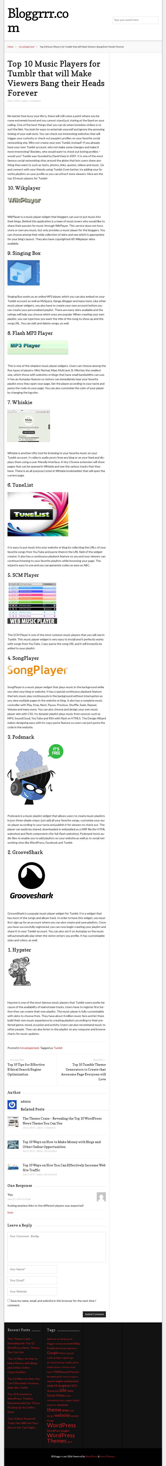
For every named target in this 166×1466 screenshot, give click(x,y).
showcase (53, 1391)
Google (53, 1353)
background (66, 1339)
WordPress (61, 1425)
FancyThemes (107, 1456)
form (74, 1348)
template (62, 1404)
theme (54, 1409)
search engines (59, 1385)
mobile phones (54, 1367)
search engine (70, 1376)
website (62, 1415)
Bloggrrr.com (37, 20)
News (50, 1372)
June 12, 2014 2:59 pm (19, 1199)
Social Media (56, 1395)
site (63, 1390)
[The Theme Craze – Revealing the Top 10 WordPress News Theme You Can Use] (13, 1123)
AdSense (51, 1339)
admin (25, 100)
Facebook (53, 1348)
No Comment (50, 1150)
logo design (67, 1357)
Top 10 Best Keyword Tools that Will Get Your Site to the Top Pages (22, 1423)
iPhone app (64, 1353)
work (69, 1441)
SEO (74, 1385)
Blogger (51, 1343)
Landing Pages (54, 1357)
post (59, 1376)
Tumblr (58, 1048)
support (68, 1400)
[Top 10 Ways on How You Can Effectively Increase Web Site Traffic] (13, 1168)
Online (57, 1371)
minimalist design (56, 1362)
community (60, 1343)
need (72, 1367)
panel (66, 1371)
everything (73, 1343)
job (72, 1353)
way (65, 1410)
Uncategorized (26, 46)
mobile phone (72, 1362)
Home (10, 46)
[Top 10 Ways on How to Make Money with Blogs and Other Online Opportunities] (13, 1145)
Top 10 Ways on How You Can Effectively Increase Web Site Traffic (23, 1383)
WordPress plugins (58, 1430)
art (58, 1339)
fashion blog (65, 1348)
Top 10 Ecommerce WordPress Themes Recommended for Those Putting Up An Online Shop (23, 1403)
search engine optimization (63, 1381)
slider (70, 1391)
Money (65, 1367)
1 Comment (35, 100)
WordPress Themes (61, 1438)
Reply (10, 1212)
